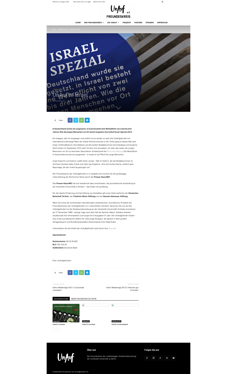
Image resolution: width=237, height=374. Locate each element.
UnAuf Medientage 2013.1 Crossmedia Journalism (68, 288)
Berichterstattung (115, 151)
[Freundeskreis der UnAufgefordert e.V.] (118, 12)
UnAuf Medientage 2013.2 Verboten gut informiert (122, 288)
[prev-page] (54, 329)
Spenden (150, 22)
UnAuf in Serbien (59, 324)
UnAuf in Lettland (88, 324)
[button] (162, 2)
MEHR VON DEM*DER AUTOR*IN (83, 299)
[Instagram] (170, 1)
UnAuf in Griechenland (120, 324)
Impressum (162, 22)
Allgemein (56, 321)
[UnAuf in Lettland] (95, 313)
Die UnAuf (112, 22)
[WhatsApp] (81, 120)
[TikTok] (174, 1)
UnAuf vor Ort (63, 29)
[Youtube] (182, 1)
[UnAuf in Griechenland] (125, 313)
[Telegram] (87, 120)
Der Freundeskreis (93, 22)
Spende (112, 228)
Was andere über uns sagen (82, 2)
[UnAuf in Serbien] (66, 313)
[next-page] (58, 329)
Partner (138, 22)
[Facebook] (166, 1)
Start (54, 29)
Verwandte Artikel (61, 299)
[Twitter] (178, 1)
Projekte (127, 22)
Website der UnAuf (99, 2)
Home (78, 22)
